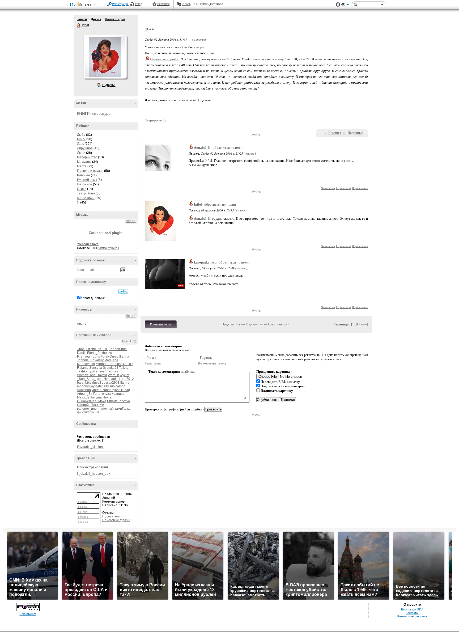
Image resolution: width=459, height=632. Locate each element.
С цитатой (343, 188)
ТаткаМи (97, 405)
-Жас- (81, 349)
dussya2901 (111, 382)
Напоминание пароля (212, 363)
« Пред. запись (230, 324)
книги (83, 113)
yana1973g (121, 390)
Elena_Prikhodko (99, 353)
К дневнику (254, 324)
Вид (345, 5)
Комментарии (115, 19)
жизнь (81, 323)
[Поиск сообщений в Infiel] (123, 291)
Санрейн (84, 405)
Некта (107, 397)
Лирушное (85, 148)
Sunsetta (95, 368)
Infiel (79, 25)
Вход (138, 4)
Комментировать (160, 324)
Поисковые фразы (116, 520)
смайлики (188, 372)
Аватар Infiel (105, 57)
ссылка (249, 153)
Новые (362, 324)
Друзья (96, 19)
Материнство (87, 157)
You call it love (88, 244)
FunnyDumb (109, 356)
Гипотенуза (102, 394)
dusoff (96, 382)
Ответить (328, 188)
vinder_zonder (102, 390)
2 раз (165, 120)
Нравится (334, 133)
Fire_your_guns (88, 356)
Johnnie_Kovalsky (90, 360)
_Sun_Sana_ (86, 379)
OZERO (127, 364)
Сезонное (84, 184)
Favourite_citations (90, 447)
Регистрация (120, 4)
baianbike (84, 382)
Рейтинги (163, 4)
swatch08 (84, 390)
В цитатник (360, 188)
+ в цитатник (198, 39)
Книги (81, 139)
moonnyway (86, 386)
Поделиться (355, 133)
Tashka (82, 371)
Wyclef (124, 375)
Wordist (113, 375)
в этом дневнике (92, 298)
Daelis (81, 353)
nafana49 (102, 386)
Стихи (81, 189)
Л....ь (80, 144)
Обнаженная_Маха (91, 401)
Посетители (111, 516)
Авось (186, 4)
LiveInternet (84, 5)
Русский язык (87, 180)
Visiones (111, 371)
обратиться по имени (228, 148)
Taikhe (124, 368)
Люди (81, 153)
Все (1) (131, 221)
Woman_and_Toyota (92, 375)
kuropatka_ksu (205, 262)
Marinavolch (86, 364)
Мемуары (84, 162)
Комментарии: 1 (108, 247)
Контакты (412, 612)
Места (82, 166)
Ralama (82, 368)
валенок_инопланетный (95, 408)
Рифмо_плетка (118, 401)
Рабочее (83, 175)
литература (100, 113)
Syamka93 (110, 368)
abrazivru (103, 379)
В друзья (109, 85)
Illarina (124, 356)
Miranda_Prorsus (108, 364)
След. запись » (279, 324)
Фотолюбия (86, 198)
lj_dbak (82, 474)
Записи (82, 19)
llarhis (124, 382)
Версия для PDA (412, 609)
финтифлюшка (88, 412)
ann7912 (127, 379)
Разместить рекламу (412, 616)
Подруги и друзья (90, 171)
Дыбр (81, 135)
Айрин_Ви (84, 394)
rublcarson (117, 386)
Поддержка (338, 4)
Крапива (118, 394)
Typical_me (96, 371)
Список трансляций (92, 467)
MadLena (111, 360)
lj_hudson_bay (99, 474)
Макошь (83, 397)
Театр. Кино (86, 193)
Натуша (96, 397)
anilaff (115, 379)
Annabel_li (202, 148)
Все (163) (129, 341)
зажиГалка (122, 408)
